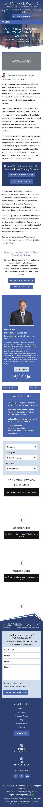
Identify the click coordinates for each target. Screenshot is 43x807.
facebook (15, 376)
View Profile (21, 369)
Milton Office (21, 484)
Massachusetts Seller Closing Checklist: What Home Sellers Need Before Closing (21, 412)
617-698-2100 (21, 752)
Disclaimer (7, 683)
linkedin (28, 376)
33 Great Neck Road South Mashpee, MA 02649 (21, 578)
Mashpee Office (21, 570)
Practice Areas (21, 716)
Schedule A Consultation (22, 175)
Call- (21, 181)
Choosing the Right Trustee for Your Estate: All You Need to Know (23, 404)
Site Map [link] (20, 791)
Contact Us (21, 727)
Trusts (31, 75)
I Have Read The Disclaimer (16, 686)
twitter (21, 376)
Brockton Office (21, 527)
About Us (21, 712)
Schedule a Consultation (22, 280)
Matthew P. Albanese (18, 75)
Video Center (21, 723)
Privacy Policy (18, 683)
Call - (21, 16)
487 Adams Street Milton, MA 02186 (21, 492)
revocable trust (22, 93)
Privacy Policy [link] (30, 791)
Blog (21, 720)
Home (21, 708)
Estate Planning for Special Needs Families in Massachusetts (23, 420)
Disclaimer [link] (11, 791)
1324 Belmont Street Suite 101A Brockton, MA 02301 (21, 535)
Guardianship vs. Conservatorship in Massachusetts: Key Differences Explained (22, 429)
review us (21, 733)
